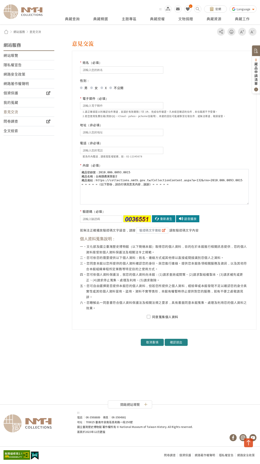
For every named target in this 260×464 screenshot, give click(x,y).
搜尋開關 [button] (197, 9)
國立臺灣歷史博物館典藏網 (25, 11)
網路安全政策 (246, 455)
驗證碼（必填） (92, 211)
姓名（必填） (91, 62)
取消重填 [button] (152, 342)
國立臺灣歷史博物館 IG (243, 437)
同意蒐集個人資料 (165, 317)
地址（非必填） (91, 125)
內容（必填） (91, 165)
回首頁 (6, 32)
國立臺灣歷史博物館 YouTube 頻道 (252, 437)
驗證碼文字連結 (150, 230)
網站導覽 (168, 9)
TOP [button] (248, 442)
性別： (85, 80)
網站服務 (19, 32)
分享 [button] (221, 32)
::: (160, 9)
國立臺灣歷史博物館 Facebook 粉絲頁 (233, 437)
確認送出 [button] (176, 342)
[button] (130, 404)
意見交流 (177, 9)
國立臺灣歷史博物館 (37, 423)
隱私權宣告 (226, 455)
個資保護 (185, 455)
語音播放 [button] (190, 219)
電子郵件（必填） (94, 98)
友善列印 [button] (231, 32)
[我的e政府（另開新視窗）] (35, 456)
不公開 (119, 88)
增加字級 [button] (242, 32)
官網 (218, 9)
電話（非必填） (91, 143)
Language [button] (244, 9)
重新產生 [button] (166, 219)
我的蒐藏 (187, 9)
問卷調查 (170, 455)
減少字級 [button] (252, 32)
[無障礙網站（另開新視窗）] (17, 455)
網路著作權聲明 (205, 455)
